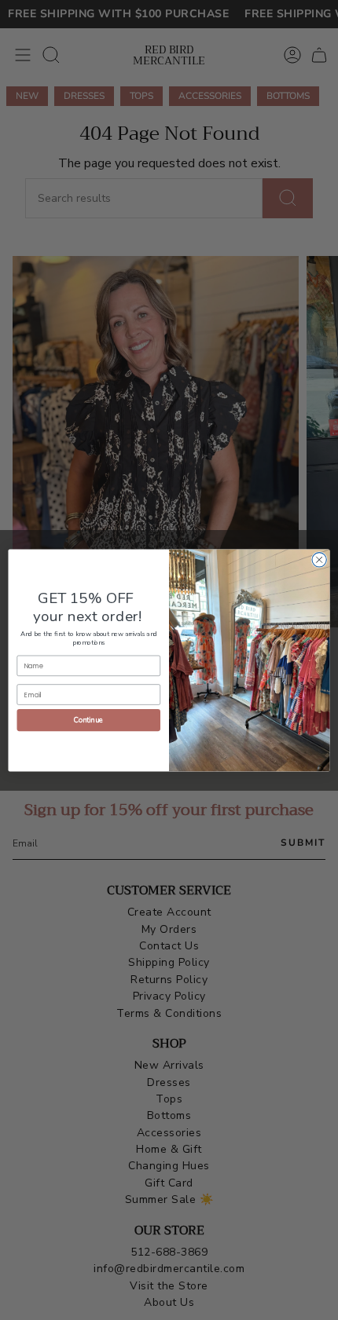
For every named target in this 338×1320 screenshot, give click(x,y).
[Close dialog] (319, 559)
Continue (89, 720)
